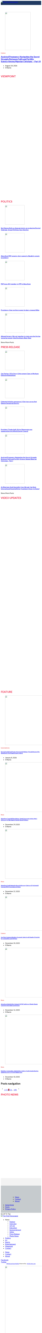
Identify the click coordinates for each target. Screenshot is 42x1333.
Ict (6, 1240)
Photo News (14, 1236)
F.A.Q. (7, 1207)
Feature (3, 53)
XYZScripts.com (31, 1263)
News (2, 814)
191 (15, 1090)
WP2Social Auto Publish (12, 1263)
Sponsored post (15, 1230)
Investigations (5, 747)
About (17, 1201)
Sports (7, 1242)
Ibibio (11, 1232)
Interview (12, 1224)
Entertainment (10, 1244)
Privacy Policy (10, 1209)
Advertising (9, 1205)
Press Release (14, 1234)
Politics (8, 1238)
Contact (18, 1199)
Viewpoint (9, 1246)
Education (13, 1228)
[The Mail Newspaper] (9, 2)
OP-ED (12, 1226)
